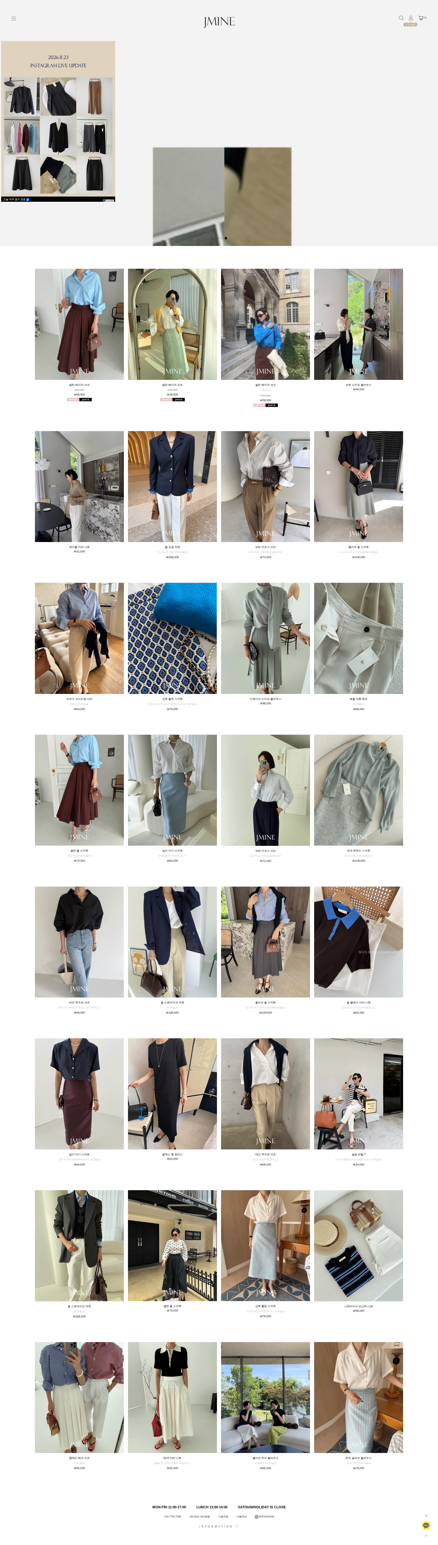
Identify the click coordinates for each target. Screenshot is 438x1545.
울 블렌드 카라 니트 (359, 1002)
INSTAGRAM (266, 1516)
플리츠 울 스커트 (358, 547)
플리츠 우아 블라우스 (266, 1458)
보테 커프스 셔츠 (265, 547)
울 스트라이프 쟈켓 (172, 1002)
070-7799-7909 (172, 1516)
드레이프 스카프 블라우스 (265, 699)
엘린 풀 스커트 (79, 850)
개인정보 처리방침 (199, 1516)
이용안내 (242, 1516)
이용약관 (223, 1516)
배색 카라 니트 (172, 1458)
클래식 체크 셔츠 (79, 1458)
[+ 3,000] (411, 18)
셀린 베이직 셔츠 (79, 384)
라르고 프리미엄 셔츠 (79, 699)
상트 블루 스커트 (172, 699)
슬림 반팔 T (359, 1154)
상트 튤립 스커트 (265, 1306)
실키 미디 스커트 (172, 850)
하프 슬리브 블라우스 (359, 1458)
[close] (108, 200)
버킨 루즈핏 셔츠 (79, 1002)
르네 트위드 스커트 (358, 850)
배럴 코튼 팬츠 (359, 699)
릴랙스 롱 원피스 (172, 1154)
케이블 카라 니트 (79, 547)
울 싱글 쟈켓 (172, 547)
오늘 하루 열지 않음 (14, 199)
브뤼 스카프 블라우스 (359, 384)
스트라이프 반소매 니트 (358, 1306)
